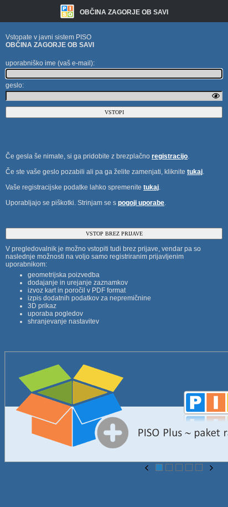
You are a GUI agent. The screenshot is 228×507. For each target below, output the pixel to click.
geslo (14, 85)
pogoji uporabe (141, 203)
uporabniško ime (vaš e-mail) (49, 63)
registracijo (170, 156)
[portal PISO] (68, 11)
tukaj (195, 172)
